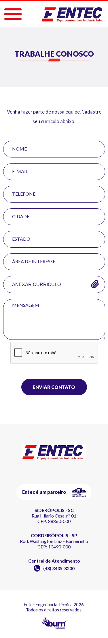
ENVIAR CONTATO (54, 387)
